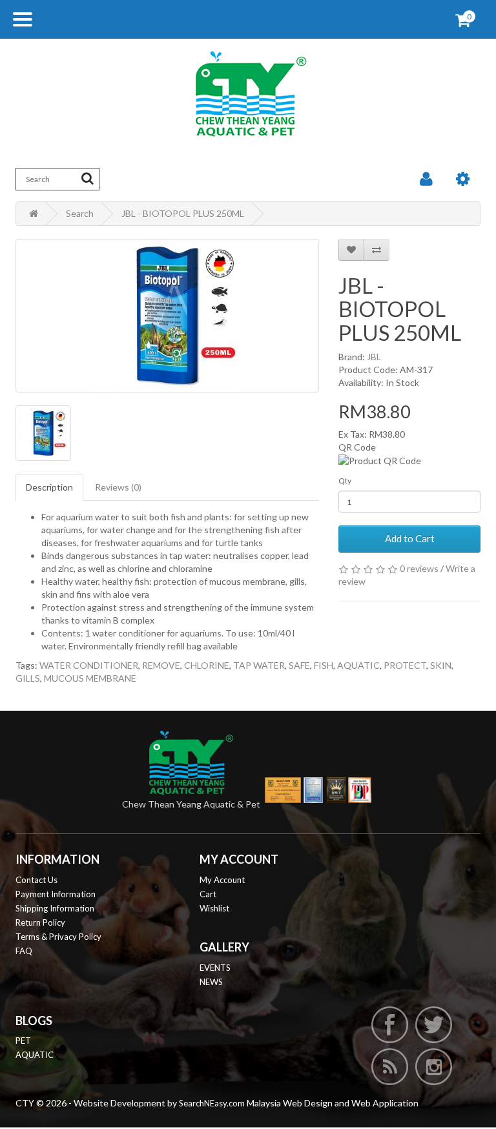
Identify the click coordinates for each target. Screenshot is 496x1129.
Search (80, 213)
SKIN (440, 665)
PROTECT (405, 665)
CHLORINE (206, 665)
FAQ (24, 951)
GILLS (28, 678)
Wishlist (214, 908)
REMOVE (161, 665)
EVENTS (215, 967)
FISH (323, 665)
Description (49, 487)
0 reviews (419, 568)
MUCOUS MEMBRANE (90, 678)
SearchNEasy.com (212, 1103)
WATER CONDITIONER (88, 665)
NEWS (211, 982)
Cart (208, 894)
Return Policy (40, 922)
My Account (222, 880)
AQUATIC (358, 665)
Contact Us (36, 880)
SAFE (299, 665)
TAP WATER (259, 665)
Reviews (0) (118, 487)
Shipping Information (55, 908)
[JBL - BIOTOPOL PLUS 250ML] (167, 315)
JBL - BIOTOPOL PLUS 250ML (182, 213)
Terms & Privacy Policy (58, 936)
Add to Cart (410, 538)
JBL (374, 356)
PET (23, 1040)
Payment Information (56, 894)
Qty (344, 480)
